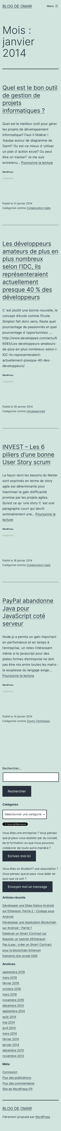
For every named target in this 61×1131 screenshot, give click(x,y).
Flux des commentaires (18, 1083)
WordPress (42, 1117)
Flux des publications (16, 1077)
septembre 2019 (13, 972)
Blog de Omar (17, 6)
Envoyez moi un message (27, 887)
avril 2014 (9, 1028)
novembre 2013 (13, 1056)
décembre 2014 (13, 1005)
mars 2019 (9, 977)
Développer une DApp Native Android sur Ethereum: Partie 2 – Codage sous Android (28, 911)
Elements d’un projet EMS (19, 956)
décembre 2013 (13, 1050)
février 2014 (10, 1039)
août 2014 (9, 1017)
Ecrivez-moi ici (19, 856)
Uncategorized (36, 411)
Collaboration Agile (38, 208)
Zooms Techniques (38, 721)
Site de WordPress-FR (17, 1089)
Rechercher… (11, 768)
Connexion (9, 1072)
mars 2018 (9, 994)
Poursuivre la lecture (37, 163)
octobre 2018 (11, 989)
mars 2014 (9, 1033)
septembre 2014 (13, 1011)
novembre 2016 (13, 1000)
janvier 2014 (10, 1044)
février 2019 (10, 983)
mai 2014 (8, 1022)
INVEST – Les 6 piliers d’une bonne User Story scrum (28, 454)
